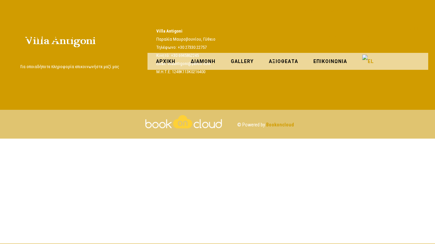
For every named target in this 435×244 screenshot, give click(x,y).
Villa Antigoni (41, 35)
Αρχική (165, 61)
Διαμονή (203, 61)
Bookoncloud (280, 124)
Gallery (242, 61)
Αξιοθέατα (283, 61)
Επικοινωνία (330, 61)
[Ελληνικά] (368, 61)
